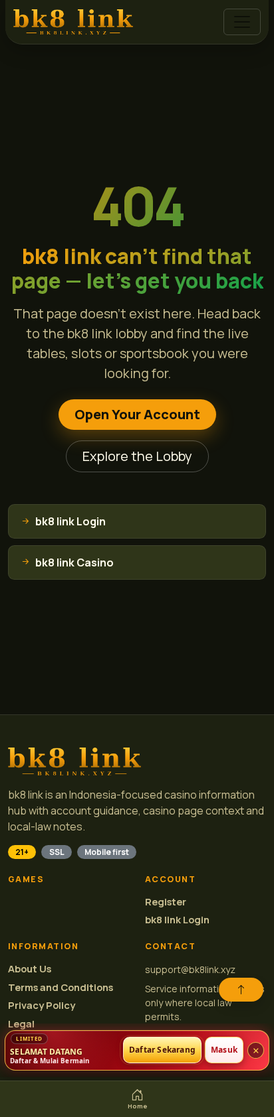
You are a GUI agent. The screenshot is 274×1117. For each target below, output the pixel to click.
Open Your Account (137, 414)
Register (165, 901)
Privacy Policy (41, 1005)
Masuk (224, 1050)
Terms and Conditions (60, 987)
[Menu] (242, 22)
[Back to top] (241, 990)
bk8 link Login (177, 919)
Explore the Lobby (137, 456)
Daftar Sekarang (162, 1050)
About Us (29, 968)
